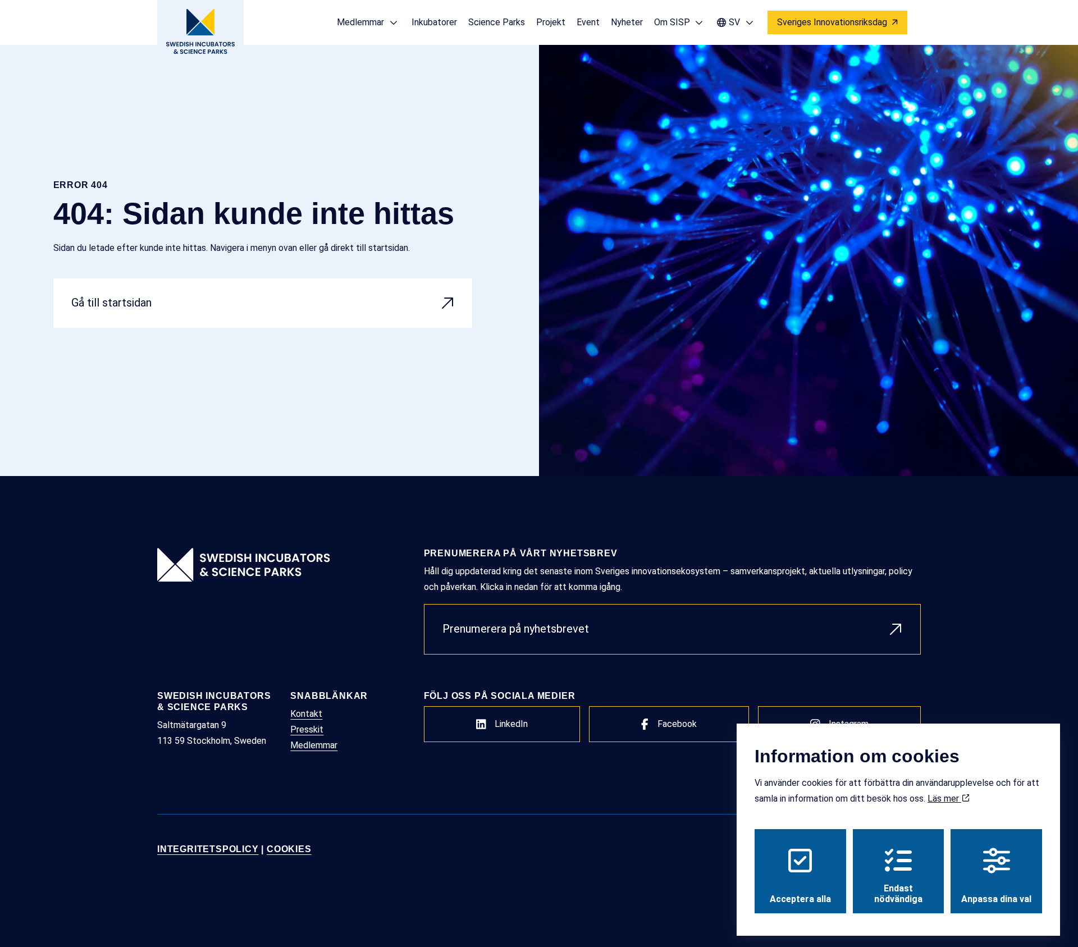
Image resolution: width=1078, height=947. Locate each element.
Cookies (289, 849)
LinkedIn (511, 724)
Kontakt (306, 713)
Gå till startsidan (111, 302)
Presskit (306, 729)
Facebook (677, 724)
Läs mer (944, 798)
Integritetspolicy (208, 849)
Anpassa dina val (996, 899)
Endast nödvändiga (898, 893)
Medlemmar (313, 745)
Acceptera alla (800, 899)
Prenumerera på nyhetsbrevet (515, 628)
